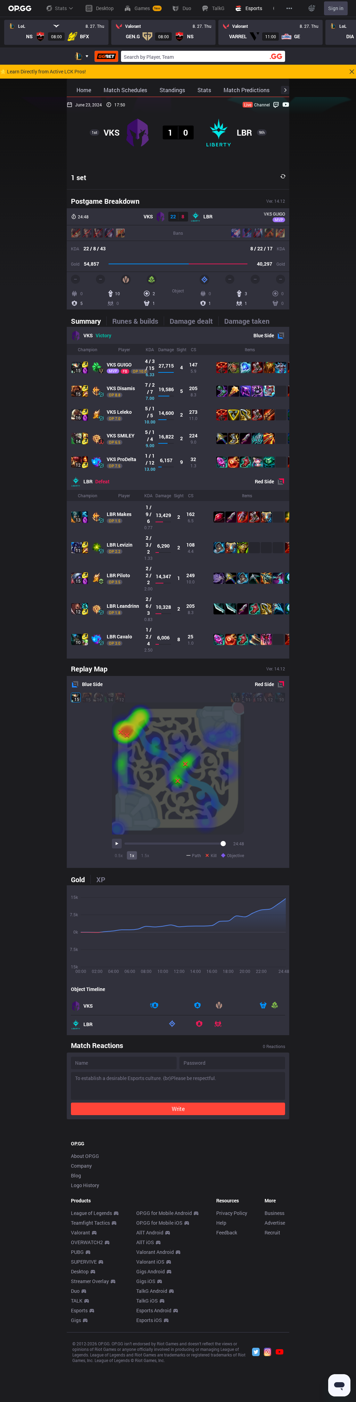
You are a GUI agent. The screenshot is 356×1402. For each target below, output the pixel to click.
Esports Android (153, 1310)
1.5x (145, 855)
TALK (76, 1300)
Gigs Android (150, 1271)
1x (132, 855)
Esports (79, 1310)
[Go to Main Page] (20, 8)
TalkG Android (151, 1291)
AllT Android (149, 1232)
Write (178, 1108)
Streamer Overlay (90, 1281)
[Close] (352, 71)
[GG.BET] (106, 56)
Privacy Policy (231, 1213)
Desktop (80, 1271)
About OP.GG (85, 1156)
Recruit (272, 1232)
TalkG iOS (147, 1300)
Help (221, 1222)
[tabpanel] (178, 492)
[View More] (289, 8)
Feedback (226, 1232)
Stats (61, 8)
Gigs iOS (145, 1281)
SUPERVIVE (84, 1261)
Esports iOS (149, 1320)
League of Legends (91, 1213)
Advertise (275, 1222)
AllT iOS (145, 1242)
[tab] (88, 320)
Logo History (85, 1185)
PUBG (77, 1252)
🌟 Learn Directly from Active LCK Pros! (43, 71)
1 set (78, 177)
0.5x (119, 855)
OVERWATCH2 (87, 1242)
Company (81, 1165)
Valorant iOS (150, 1261)
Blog (76, 1175)
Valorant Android (155, 1252)
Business (274, 1213)
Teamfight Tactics (90, 1222)
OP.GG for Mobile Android (164, 1213)
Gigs (76, 1320)
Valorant (80, 1232)
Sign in (335, 8)
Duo (75, 1291)
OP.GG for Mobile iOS (159, 1222)
